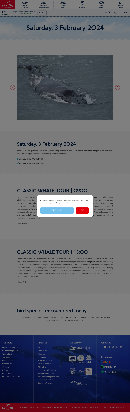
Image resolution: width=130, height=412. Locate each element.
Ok (82, 210)
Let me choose (57, 210)
